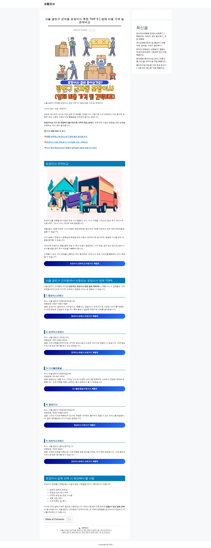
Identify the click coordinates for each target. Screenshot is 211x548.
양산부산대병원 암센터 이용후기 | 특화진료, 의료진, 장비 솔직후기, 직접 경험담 (151, 36)
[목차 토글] (67, 519)
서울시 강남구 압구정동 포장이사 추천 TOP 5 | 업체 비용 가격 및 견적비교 (85, 530)
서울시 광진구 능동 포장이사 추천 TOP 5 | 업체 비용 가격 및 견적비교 (86, 532)
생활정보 (49, 3)
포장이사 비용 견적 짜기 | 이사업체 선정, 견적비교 (67, 142)
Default (85, 528)
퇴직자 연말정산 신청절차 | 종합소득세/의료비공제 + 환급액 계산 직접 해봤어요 (151, 52)
